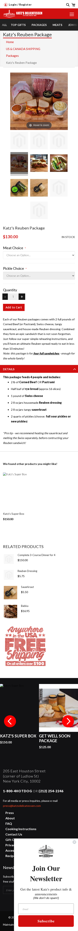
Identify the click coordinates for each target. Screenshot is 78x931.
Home (10, 42)
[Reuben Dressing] (9, 575)
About (10, 818)
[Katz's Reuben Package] (19, 141)
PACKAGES (39, 25)
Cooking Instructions (20, 829)
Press (9, 813)
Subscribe (46, 921)
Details (8, 369)
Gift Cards (13, 839)
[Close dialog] (74, 842)
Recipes (11, 856)
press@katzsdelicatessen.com (22, 805)
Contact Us (13, 834)
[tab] (39, 369)
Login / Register (20, 4)
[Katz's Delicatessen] (21, 12)
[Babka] (10, 611)
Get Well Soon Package (54, 738)
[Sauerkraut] (10, 592)
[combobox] (66, 7)
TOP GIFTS (18, 25)
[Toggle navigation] (72, 14)
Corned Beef (28, 382)
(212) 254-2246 (51, 791)
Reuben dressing (50, 402)
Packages (12, 55)
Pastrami (48, 382)
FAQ (8, 823)
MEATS (57, 25)
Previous (10, 721)
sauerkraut (39, 409)
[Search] (66, 4)
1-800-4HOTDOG (17, 791)
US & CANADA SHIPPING (23, 49)
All (4, 25)
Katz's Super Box (13, 513)
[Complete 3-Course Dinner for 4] (9, 559)
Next (68, 721)
